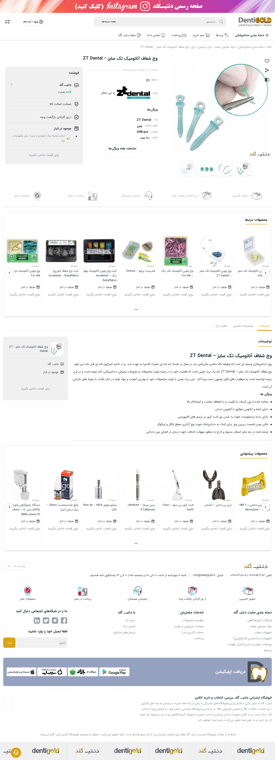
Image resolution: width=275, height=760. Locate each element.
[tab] (264, 326)
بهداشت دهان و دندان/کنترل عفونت (250, 644)
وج (193, 47)
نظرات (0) (221, 326)
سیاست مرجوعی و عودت (189, 626)
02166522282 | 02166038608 (247, 575)
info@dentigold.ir (204, 575)
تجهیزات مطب (263, 632)
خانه (269, 47)
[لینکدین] (37, 620)
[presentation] (265, 273)
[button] (140, 309)
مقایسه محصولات (193, 620)
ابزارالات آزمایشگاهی (259, 620)
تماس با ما (129, 626)
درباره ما (130, 620)
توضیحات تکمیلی (243, 326)
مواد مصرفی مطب (224, 47)
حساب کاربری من (193, 632)
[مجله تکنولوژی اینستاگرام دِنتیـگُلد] (55, 620)
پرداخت (199, 638)
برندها (268, 650)
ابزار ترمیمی (204, 47)
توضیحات (264, 326)
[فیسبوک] (64, 620)
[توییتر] (46, 620)
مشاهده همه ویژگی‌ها (122, 148)
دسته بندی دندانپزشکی (251, 47)
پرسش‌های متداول (124, 632)
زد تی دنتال (108, 92)
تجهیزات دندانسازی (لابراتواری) (253, 638)
